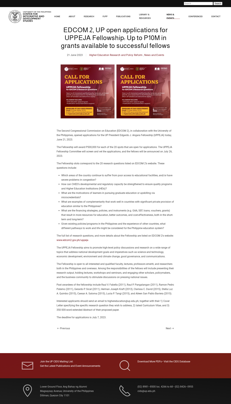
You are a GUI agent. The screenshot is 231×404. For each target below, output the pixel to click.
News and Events (154, 55)
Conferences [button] (195, 16)
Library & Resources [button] (145, 16)
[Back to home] (30, 16)
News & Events (170, 16)
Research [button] (89, 16)
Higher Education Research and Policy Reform (116, 55)
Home (57, 16)
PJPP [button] (105, 16)
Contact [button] (215, 16)
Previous (65, 328)
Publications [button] (123, 16)
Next (168, 328)
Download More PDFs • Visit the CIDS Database (164, 361)
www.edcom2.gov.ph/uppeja (72, 240)
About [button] (72, 16)
